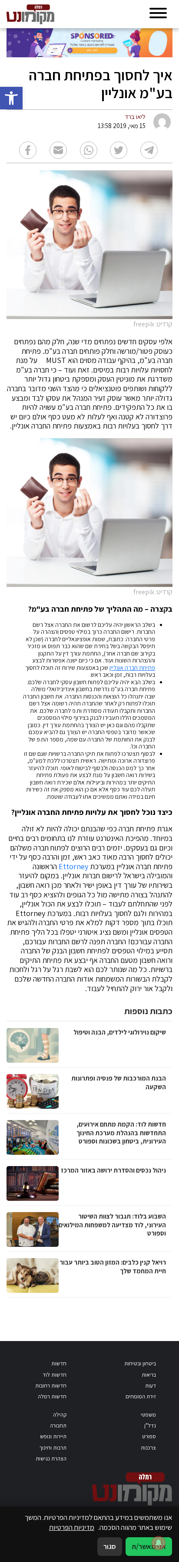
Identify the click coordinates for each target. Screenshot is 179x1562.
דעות (150, 1385)
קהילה (59, 1414)
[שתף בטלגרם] (149, 150)
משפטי (148, 1414)
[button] (11, 98)
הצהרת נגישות (51, 1458)
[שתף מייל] (58, 150)
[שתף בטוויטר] (118, 150)
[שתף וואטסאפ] (88, 150)
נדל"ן (150, 1425)
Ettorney (73, 866)
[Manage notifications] (159, 1543)
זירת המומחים (141, 1396)
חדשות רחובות (50, 1385)
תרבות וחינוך (52, 1447)
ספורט (149, 1436)
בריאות (149, 1374)
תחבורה (58, 1425)
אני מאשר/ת (149, 1546)
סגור (109, 1546)
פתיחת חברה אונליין (132, 668)
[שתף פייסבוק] (27, 150)
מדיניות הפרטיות (71, 1527)
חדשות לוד (54, 1374)
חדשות (58, 1363)
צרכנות (148, 1447)
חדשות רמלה (52, 1396)
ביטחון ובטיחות (140, 1363)
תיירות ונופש (53, 1436)
